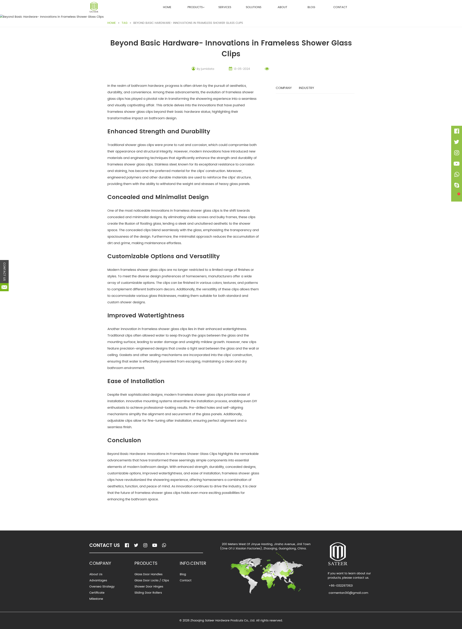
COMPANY (284, 88)
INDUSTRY (306, 88)
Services (224, 7)
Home (167, 7)
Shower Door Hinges (148, 586)
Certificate (96, 592)
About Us (95, 574)
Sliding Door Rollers (148, 592)
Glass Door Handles (148, 574)
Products (195, 7)
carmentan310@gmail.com (348, 593)
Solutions (253, 7)
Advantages (98, 580)
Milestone (96, 599)
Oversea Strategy (102, 586)
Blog (311, 7)
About (282, 7)
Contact (340, 7)
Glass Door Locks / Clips (151, 580)
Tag (124, 23)
